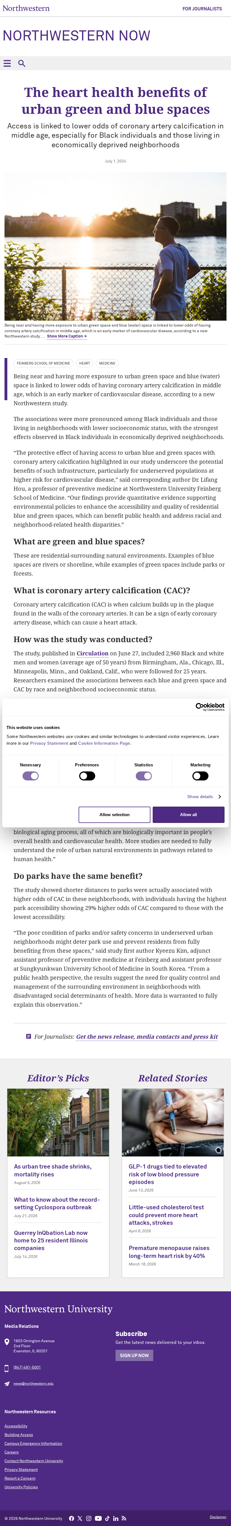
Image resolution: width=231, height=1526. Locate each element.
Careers (12, 1452)
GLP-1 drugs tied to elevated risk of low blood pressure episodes (168, 1174)
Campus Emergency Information (33, 1444)
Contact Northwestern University (34, 1461)
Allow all (188, 814)
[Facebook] (71, 1518)
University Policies (21, 1487)
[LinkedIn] (115, 1518)
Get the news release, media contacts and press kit (146, 1036)
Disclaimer (218, 1517)
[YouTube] (98, 1518)
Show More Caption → (67, 336)
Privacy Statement (21, 1470)
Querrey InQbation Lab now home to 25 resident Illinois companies (51, 1241)
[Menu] (7, 63)
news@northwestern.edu (34, 1383)
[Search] (22, 63)
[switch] (87, 775)
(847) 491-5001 (27, 1367)
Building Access (19, 1435)
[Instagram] (88, 1518)
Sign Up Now (134, 1355)
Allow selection (114, 814)
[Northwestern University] (115, 1310)
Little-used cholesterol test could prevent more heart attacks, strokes (166, 1215)
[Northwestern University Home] (26, 8)
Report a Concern (20, 1478)
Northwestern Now (76, 37)
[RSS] (124, 1518)
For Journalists (202, 9)
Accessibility (16, 1426)
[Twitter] (80, 1518)
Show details (200, 796)
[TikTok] (107, 1518)
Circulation (92, 653)
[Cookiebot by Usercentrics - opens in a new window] (200, 707)
